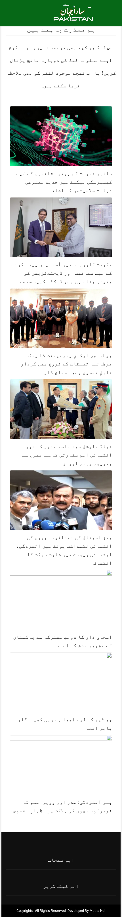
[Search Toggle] (28, 12)
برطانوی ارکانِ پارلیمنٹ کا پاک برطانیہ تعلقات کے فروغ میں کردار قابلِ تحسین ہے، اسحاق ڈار (66, 363)
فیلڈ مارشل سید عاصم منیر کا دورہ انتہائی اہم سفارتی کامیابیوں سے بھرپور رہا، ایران (67, 454)
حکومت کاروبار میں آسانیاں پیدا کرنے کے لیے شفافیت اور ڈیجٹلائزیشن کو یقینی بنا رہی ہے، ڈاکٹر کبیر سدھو (61, 273)
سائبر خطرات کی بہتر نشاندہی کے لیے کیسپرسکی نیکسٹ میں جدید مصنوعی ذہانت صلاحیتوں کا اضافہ (64, 182)
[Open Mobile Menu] (110, 12)
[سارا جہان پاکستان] (74, 16)
